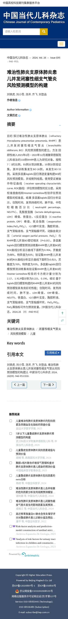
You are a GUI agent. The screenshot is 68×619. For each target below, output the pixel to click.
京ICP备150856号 (47, 586)
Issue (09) (55, 57)
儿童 (33, 334)
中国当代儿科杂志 (17, 57)
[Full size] (62, 321)
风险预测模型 (18, 334)
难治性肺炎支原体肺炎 (21, 329)
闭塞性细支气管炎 (50, 329)
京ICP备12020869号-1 (23, 586)
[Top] (62, 313)
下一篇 (47, 385)
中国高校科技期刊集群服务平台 (21, 3)
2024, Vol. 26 (39, 57)
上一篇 (20, 385)
